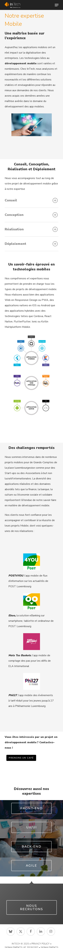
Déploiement (15, 243)
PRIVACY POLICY (40, 943)
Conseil (11, 200)
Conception (14, 215)
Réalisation (14, 229)
